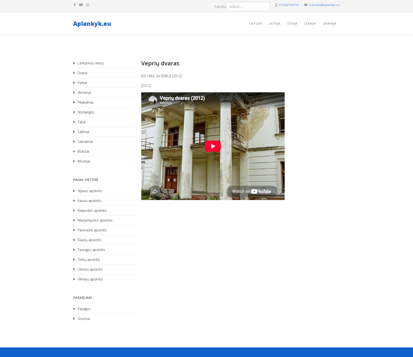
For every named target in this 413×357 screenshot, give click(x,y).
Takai (81, 122)
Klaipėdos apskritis (92, 210)
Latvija (274, 24)
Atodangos (85, 112)
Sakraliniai (85, 141)
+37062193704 (289, 5)
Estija (292, 24)
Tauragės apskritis (91, 249)
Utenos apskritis (90, 269)
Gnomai (83, 318)
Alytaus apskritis (89, 191)
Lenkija (310, 24)
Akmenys (84, 92)
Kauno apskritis (89, 200)
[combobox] (248, 6)
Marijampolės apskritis (95, 220)
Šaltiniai (83, 131)
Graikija (329, 24)
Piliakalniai (85, 102)
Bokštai (83, 151)
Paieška (220, 6)
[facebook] (75, 4)
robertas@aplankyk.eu (324, 5)
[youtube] (81, 4)
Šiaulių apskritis (89, 240)
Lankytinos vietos (90, 63)
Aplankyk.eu (92, 24)
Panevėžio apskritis (92, 230)
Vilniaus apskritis (90, 279)
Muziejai (83, 161)
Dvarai (82, 73)
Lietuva (255, 24)
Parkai (82, 82)
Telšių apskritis (88, 259)
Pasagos (84, 309)
